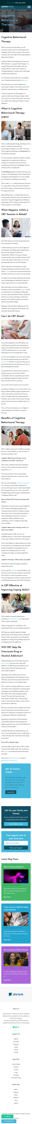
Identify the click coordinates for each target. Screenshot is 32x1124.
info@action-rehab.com (10, 760)
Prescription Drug (16, 1078)
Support (16, 1103)
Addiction (16, 1097)
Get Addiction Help (16, 824)
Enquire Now (11, 792)
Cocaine (16, 1069)
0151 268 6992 (20, 3)
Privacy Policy (10, 1023)
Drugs (16, 1072)
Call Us (8, 1116)
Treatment (16, 1092)
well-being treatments (23, 483)
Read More (7, 897)
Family (16, 1047)
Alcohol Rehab (16, 1064)
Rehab (16, 1095)
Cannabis (16, 1067)
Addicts (16, 1039)
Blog (16, 1100)
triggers (23, 289)
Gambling (16, 1075)
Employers (16, 1044)
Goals (7, 271)
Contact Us (10, 1121)
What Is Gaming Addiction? (14, 867)
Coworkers (16, 1041)
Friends (16, 1050)
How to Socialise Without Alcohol (16, 950)
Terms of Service (21, 1023)
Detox (16, 1089)
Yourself (16, 1052)
